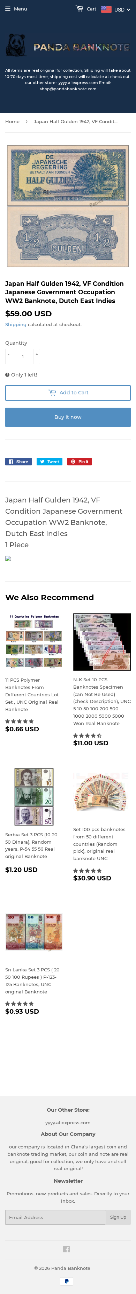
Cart (90, 9)
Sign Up (118, 1217)
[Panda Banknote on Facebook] (66, 1250)
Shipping (16, 324)
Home (12, 121)
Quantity (16, 343)
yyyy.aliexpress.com (68, 1122)
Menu (20, 9)
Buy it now (68, 417)
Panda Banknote (70, 1268)
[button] (20, 721)
